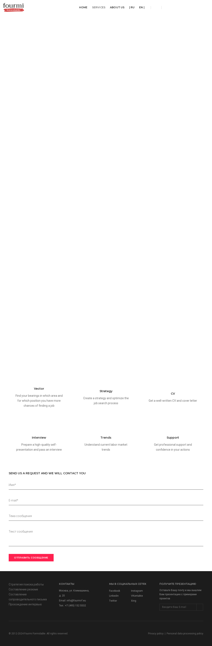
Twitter (113, 600)
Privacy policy (156, 633)
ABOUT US (117, 7)
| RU (132, 7)
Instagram (137, 590)
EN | (142, 7)
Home (83, 7)
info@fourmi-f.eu (76, 600)
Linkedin (114, 595)
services (98, 7)
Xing (133, 600)
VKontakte (137, 595)
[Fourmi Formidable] (13, 7)
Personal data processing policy (185, 633)
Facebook (114, 590)
